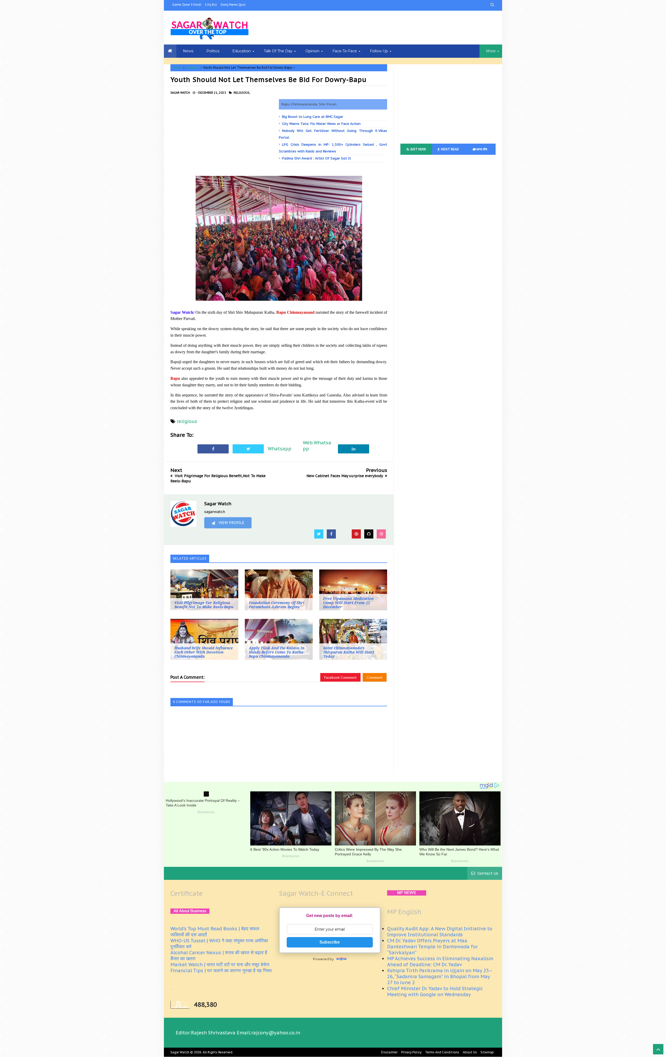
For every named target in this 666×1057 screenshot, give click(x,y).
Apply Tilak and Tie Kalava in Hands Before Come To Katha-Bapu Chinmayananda (276, 652)
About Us (470, 1052)
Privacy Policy (411, 1052)
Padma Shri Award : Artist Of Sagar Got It (316, 158)
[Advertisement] (224, 135)
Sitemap (487, 1052)
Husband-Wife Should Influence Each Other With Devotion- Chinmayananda (203, 652)
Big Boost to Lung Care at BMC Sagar (312, 116)
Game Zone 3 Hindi (186, 5)
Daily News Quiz (233, 5)
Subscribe (329, 942)
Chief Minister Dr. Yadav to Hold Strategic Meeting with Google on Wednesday (435, 991)
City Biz (211, 5)
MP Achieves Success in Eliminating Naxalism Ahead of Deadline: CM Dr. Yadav (440, 962)
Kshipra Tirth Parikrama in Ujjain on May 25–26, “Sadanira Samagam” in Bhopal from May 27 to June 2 (439, 976)
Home (177, 67)
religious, (242, 92)
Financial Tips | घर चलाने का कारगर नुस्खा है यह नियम (221, 970)
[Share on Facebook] (213, 449)
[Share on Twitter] (248, 449)
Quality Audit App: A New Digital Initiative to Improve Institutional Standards (439, 932)
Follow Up (379, 51)
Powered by (323, 959)
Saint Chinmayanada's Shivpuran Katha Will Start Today (348, 652)
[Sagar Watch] (209, 27)
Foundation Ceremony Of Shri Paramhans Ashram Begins (276, 605)
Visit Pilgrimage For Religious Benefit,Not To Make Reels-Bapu (203, 605)
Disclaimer (389, 1052)
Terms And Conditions (442, 1052)
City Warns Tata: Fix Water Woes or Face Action (321, 123)
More (491, 51)
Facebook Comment (340, 677)
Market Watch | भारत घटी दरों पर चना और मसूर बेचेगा (219, 965)
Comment (375, 677)
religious (193, 67)
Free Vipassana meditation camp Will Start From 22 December (348, 603)
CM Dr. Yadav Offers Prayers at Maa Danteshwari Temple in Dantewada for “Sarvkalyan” (432, 947)
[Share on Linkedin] (353, 449)
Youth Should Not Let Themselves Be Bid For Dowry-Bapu (268, 79)
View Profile (230, 522)
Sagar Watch (179, 1052)
